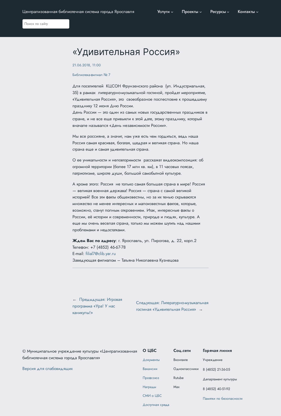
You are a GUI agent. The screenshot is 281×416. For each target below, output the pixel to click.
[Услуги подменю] (172, 11)
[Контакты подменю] (257, 11)
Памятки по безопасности (223, 398)
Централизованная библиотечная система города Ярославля (78, 11)
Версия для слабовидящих (47, 368)
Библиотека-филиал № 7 (91, 74)
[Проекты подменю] (200, 11)
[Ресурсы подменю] (228, 11)
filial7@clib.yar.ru (101, 253)
